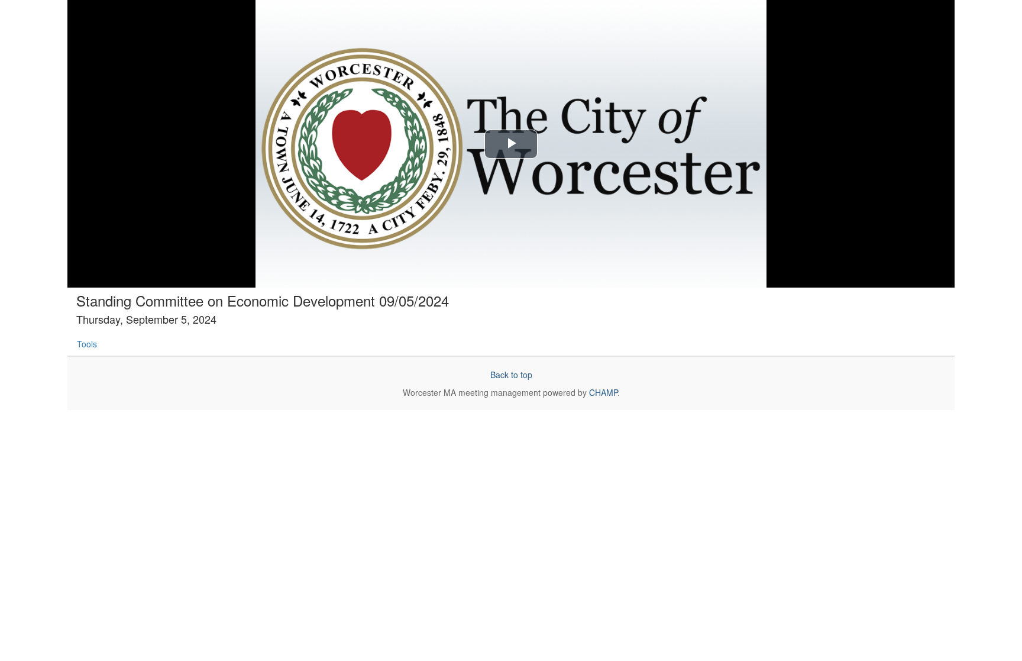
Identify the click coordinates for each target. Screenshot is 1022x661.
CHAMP (603, 392)
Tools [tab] (87, 344)
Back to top (511, 375)
